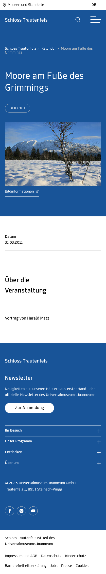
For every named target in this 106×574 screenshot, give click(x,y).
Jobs (53, 566)
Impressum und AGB (21, 556)
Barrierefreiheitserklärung (26, 566)
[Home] (26, 19)
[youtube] (33, 511)
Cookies (82, 566)
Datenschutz (51, 556)
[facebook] (9, 511)
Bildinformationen (20, 192)
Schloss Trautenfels (20, 49)
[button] (78, 19)
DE (93, 5)
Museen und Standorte (26, 5)
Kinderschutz (75, 556)
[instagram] (21, 511)
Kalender (48, 49)
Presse (66, 566)
